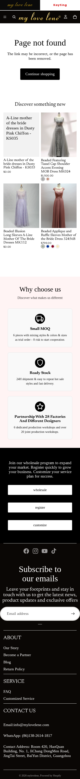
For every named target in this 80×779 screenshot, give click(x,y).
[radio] (43, 179)
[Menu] (5, 17)
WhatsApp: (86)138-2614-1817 (27, 735)
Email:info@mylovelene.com (26, 725)
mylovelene (33, 775)
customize (40, 525)
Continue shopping (40, 74)
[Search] (14, 17)
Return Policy (14, 669)
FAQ (7, 691)
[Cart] (75, 17)
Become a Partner (17, 655)
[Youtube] (44, 551)
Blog (7, 662)
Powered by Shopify (50, 775)
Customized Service (18, 698)
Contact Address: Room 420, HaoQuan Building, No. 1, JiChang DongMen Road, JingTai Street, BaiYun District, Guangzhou (37, 751)
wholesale (40, 490)
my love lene (20, 5)
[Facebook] (26, 551)
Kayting (60, 5)
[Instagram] (35, 551)
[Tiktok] (53, 551)
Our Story (11, 648)
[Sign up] (72, 613)
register (40, 507)
